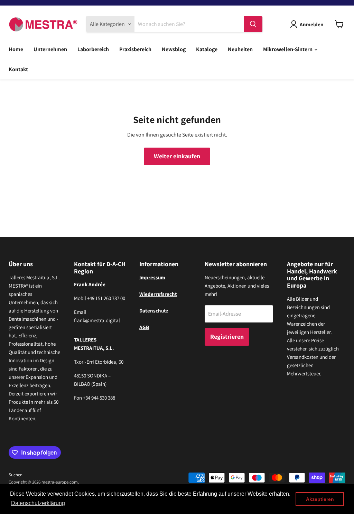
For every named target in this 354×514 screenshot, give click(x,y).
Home (16, 49)
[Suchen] (253, 24)
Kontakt (18, 69)
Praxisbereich (135, 49)
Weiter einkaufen (177, 156)
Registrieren (227, 336)
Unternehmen (50, 49)
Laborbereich (93, 49)
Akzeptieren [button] (320, 499)
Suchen (15, 475)
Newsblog (174, 49)
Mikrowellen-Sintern (288, 49)
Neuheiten (240, 49)
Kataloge (206, 49)
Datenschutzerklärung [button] (38, 503)
